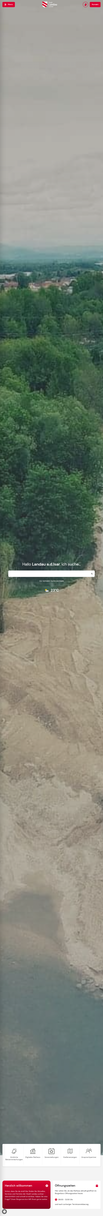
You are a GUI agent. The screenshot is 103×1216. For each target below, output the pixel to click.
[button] (4, 1211)
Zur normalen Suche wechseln (51, 581)
